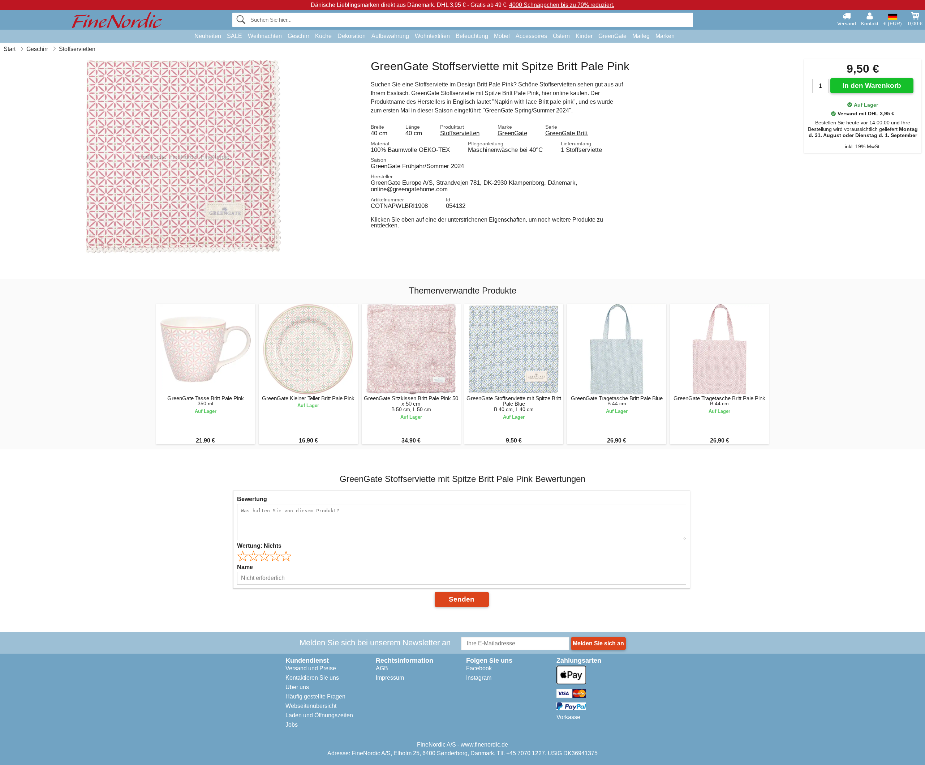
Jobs (291, 725)
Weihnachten (265, 36)
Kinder (584, 36)
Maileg (641, 36)
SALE (234, 36)
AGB (382, 668)
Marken (665, 36)
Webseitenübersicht (310, 706)
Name (245, 567)
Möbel (502, 36)
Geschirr (298, 36)
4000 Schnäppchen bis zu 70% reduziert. (561, 5)
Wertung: (259, 546)
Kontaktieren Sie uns (312, 678)
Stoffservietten (459, 133)
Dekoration (351, 36)
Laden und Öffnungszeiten (319, 715)
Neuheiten (207, 36)
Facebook (479, 668)
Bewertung (252, 499)
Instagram (478, 678)
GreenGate (612, 36)
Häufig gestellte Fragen (315, 696)
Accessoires (531, 36)
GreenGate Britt (566, 133)
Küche (323, 36)
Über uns (297, 687)
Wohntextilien (432, 36)
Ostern (561, 36)
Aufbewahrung (390, 36)
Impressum (390, 678)
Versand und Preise (310, 668)
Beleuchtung (472, 36)
